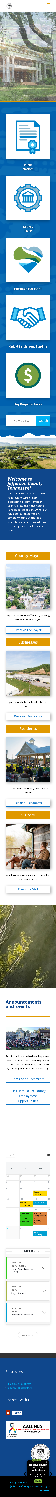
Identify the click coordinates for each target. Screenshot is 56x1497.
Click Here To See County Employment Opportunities (28, 1096)
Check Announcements (28, 1079)
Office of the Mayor (28, 630)
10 (39, 95)
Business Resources (28, 716)
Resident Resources (28, 803)
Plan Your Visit (28, 889)
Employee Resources (19, 1384)
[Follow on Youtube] (8, 1412)
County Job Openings (20, 1387)
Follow (17, 1412)
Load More (28, 1335)
